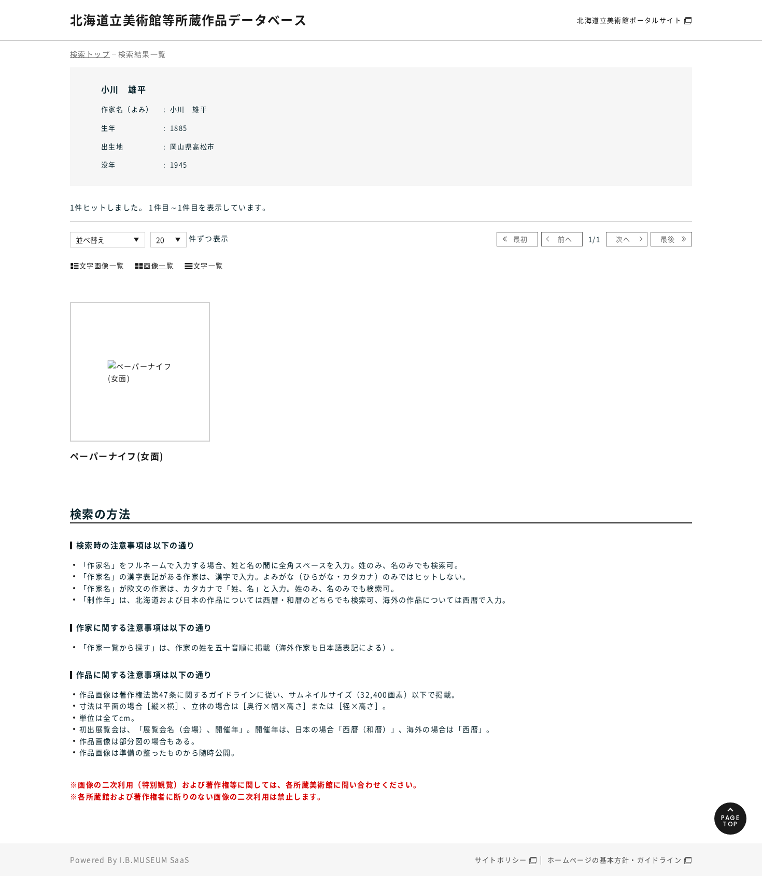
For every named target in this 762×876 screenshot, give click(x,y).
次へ (623, 239)
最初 (520, 239)
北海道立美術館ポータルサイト (629, 20)
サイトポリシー (501, 860)
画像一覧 (159, 265)
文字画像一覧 (101, 265)
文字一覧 (208, 265)
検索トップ (90, 54)
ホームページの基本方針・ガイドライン (614, 860)
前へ (565, 239)
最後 (667, 239)
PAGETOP (730, 820)
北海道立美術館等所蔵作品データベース (188, 19)
